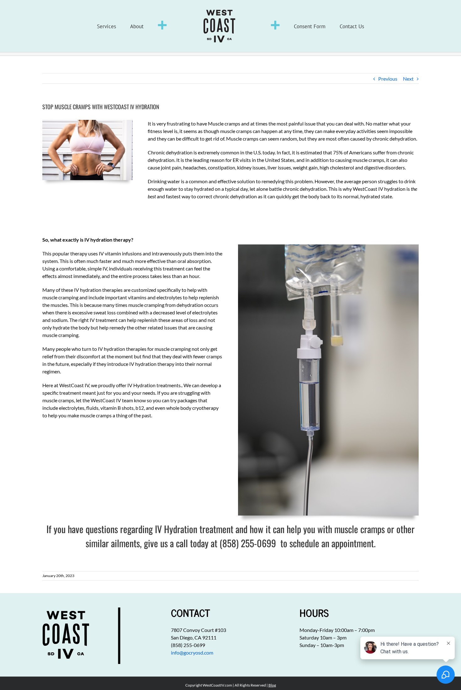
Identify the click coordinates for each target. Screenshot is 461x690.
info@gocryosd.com (192, 652)
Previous (387, 79)
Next (408, 79)
